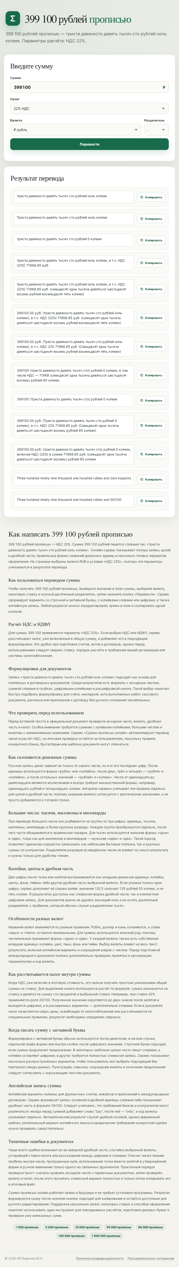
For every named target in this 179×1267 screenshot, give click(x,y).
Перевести (89, 144)
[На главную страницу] (13, 18)
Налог (15, 99)
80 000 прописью (150, 1227)
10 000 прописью (87, 1227)
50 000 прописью (119, 1227)
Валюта (16, 120)
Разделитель (154, 120)
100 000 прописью (72, 1236)
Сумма (15, 78)
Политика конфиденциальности (100, 1258)
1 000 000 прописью (106, 1236)
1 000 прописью (27, 1227)
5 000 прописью (56, 1227)
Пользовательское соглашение (150, 1258)
